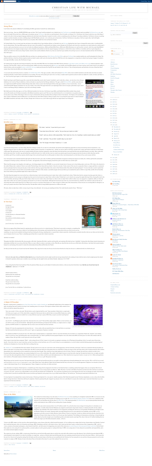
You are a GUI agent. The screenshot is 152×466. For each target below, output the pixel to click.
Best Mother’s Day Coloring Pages (119, 210)
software (20, 114)
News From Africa (116, 263)
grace (25, 386)
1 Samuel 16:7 (8, 347)
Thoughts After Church (116, 90)
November (116, 129)
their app (66, 43)
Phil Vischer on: (116, 213)
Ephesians (12, 294)
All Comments (116, 54)
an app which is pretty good (74, 63)
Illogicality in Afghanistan (117, 260)
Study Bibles (28, 114)
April (115, 136)
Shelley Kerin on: (116, 269)
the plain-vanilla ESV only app (28, 67)
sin (28, 193)
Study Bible (65, 72)
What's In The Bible (117, 208)
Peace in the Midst (10, 394)
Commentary (114, 70)
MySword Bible (67, 82)
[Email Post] (30, 112)
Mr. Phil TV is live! (116, 215)
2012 (113, 157)
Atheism (113, 62)
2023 (113, 106)
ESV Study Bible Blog (117, 271)
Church (112, 66)
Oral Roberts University (63, 396)
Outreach (113, 86)
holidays (17, 294)
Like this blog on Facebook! (54, 17)
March (115, 138)
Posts (114, 51)
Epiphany (113, 76)
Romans (37, 386)
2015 (113, 120)
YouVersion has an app (95, 32)
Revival (112, 88)
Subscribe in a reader (34, 16)
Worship (113, 92)
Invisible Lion (8, 122)
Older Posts (102, 450)
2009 (113, 164)
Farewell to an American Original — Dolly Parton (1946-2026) (125, 204)
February (116, 140)
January (116, 154)
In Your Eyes (8, 201)
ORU (10, 444)
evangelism (12, 193)
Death (112, 72)
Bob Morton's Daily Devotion (119, 239)
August (115, 134)
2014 (113, 122)
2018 (113, 115)
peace (13, 444)
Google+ (113, 289)
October (116, 131)
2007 (113, 169)
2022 (113, 109)
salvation (42, 386)
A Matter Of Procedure (11, 302)
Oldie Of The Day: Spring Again (119, 246)
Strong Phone (8, 26)
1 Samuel (11, 386)
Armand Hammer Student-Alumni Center (79, 398)
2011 (113, 160)
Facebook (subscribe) (116, 293)
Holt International (116, 193)
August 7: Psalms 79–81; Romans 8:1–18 (120, 23)
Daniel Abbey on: (116, 229)
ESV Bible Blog (116, 198)
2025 (113, 102)
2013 (113, 125)
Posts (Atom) (13, 454)
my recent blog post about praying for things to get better (82, 426)
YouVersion (41, 34)
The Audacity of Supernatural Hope (119, 265)
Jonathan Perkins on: (117, 258)
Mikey (112, 82)
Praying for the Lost (116, 220)
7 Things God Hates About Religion (120, 251)
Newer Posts (7, 450)
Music (112, 84)
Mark (32, 386)
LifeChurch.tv (115, 273)
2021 (113, 111)
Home (54, 450)
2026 (113, 99)
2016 (113, 118)
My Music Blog (116, 181)
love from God (29, 294)
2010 (113, 162)
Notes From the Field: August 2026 (119, 194)
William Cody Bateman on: (119, 218)
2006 (113, 171)
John (29, 386)
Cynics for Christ (116, 255)
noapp (15, 114)
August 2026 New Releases (118, 199)
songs (42, 294)
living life (19, 193)
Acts (15, 386)
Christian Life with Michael (76, 7)
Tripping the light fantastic (117, 225)
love (22, 294)
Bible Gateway (51, 56)
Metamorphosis (116, 234)
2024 (113, 104)
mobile (11, 114)
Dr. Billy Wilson (61, 400)
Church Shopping (115, 68)
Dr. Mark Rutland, (81, 400)
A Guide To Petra (115, 287)
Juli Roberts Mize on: (117, 224)
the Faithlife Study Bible (35, 72)
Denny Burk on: (116, 203)
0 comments (25, 112)
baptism (20, 386)
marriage (37, 294)
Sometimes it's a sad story (117, 235)
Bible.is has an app (86, 63)
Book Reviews (114, 64)
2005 (113, 173)
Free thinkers (115, 240)
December (116, 127)
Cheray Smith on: (116, 244)
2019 (113, 113)
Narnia (25, 193)
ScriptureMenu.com (115, 285)
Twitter (112, 291)
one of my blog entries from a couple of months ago (35, 304)
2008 (113, 167)
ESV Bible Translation (116, 74)
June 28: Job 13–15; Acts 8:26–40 (119, 25)
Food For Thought (115, 78)
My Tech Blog (115, 184)
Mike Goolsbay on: (117, 249)
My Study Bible (59, 56)
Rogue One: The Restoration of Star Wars (121, 230)
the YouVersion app (66, 32)
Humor (112, 80)
